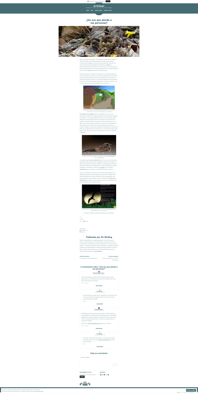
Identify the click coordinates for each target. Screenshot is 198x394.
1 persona (87, 325)
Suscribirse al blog (85, 372)
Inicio (87, 10)
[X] (106, 375)
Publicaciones (98, 10)
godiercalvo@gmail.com (104, 339)
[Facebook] (100, 375)
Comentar (114, 364)
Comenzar (108, 1)
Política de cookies (39, 391)
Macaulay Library (101, 157)
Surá (110, 111)
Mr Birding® (99, 6)
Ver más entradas (97, 251)
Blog (92, 10)
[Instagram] (102, 375)
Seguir (82, 376)
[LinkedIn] (108, 375)
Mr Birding (83, 228)
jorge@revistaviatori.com (94, 323)
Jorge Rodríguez (98, 309)
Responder (99, 285)
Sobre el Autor (108, 10)
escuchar (102, 167)
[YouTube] (104, 375)
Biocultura (83, 231)
